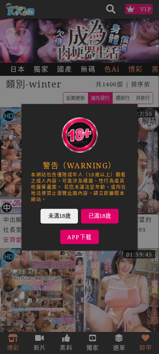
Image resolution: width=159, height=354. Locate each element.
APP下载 (79, 236)
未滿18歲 (59, 215)
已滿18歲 (99, 215)
